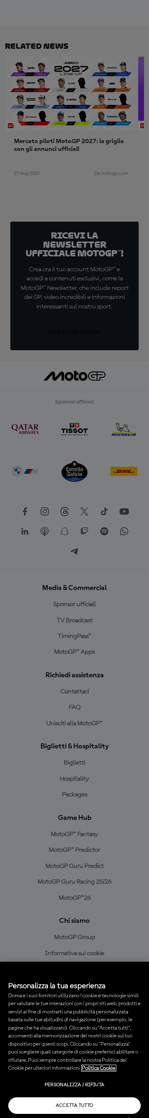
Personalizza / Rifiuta (75, 1084)
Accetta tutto (75, 1105)
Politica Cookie (98, 1068)
